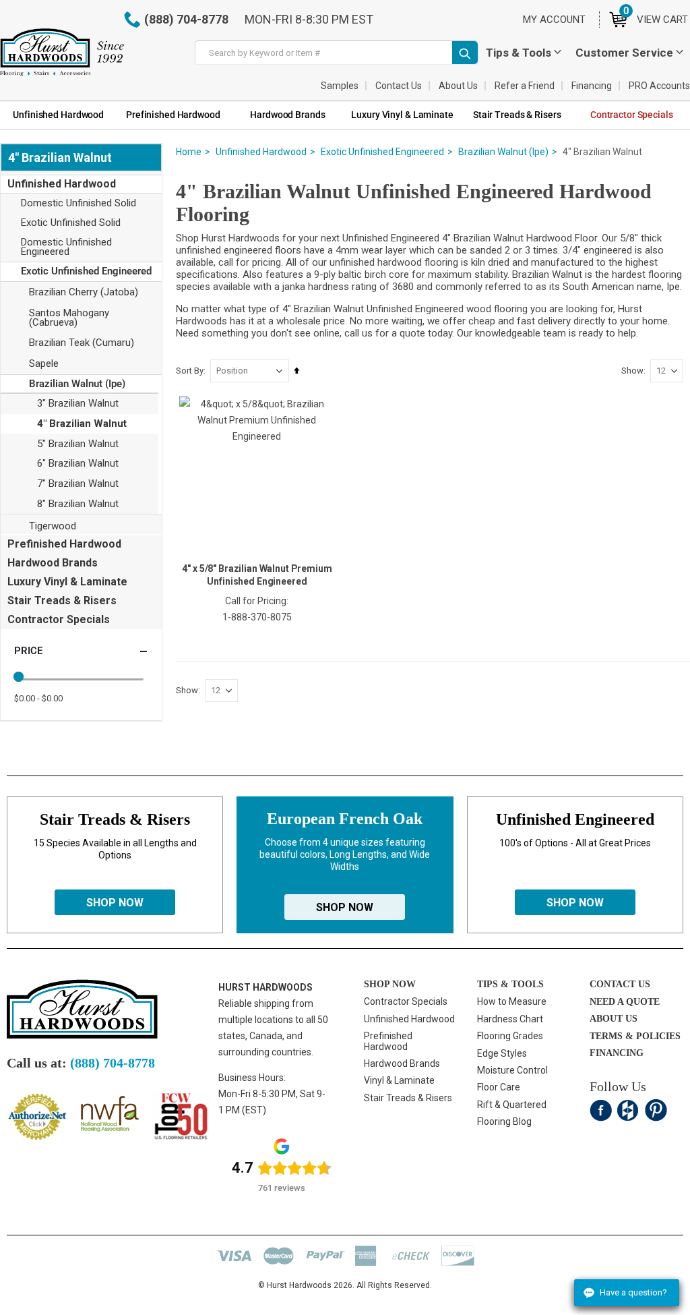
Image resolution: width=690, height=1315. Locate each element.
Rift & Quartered (511, 1104)
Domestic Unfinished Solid (78, 203)
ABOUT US (613, 1019)
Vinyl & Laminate (399, 1080)
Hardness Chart (510, 1019)
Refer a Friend (525, 85)
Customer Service (624, 52)
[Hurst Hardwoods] (62, 52)
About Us (458, 85)
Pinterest (656, 1110)
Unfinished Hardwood (261, 151)
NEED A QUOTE (625, 1002)
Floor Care (498, 1087)
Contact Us (398, 85)
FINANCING (617, 1053)
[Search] (465, 52)
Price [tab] (28, 651)
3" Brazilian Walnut (78, 403)
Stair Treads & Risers (62, 600)
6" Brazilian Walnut (78, 463)
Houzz (628, 1110)
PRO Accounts (659, 85)
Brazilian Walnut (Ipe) (503, 151)
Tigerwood (52, 526)
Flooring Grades (510, 1035)
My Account (554, 19)
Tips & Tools (518, 52)
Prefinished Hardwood (64, 543)
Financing (591, 85)
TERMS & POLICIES (635, 1036)
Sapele (44, 363)
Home (188, 151)
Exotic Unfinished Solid (71, 222)
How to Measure (511, 1001)
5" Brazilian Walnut (78, 444)
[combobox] (336, 52)
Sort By (189, 371)
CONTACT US (620, 984)
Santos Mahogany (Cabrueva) (69, 317)
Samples (339, 85)
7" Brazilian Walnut (78, 483)
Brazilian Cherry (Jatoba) (83, 292)
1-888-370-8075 (257, 617)
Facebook (601, 1110)
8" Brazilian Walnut (78, 504)
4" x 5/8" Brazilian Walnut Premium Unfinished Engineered (257, 575)
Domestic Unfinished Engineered (66, 246)
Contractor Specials (58, 619)
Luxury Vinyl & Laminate (67, 581)
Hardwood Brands (52, 562)
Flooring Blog (504, 1121)
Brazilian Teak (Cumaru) (81, 343)
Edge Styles (502, 1053)
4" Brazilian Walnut (82, 423)
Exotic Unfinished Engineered (382, 151)
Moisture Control (512, 1070)
